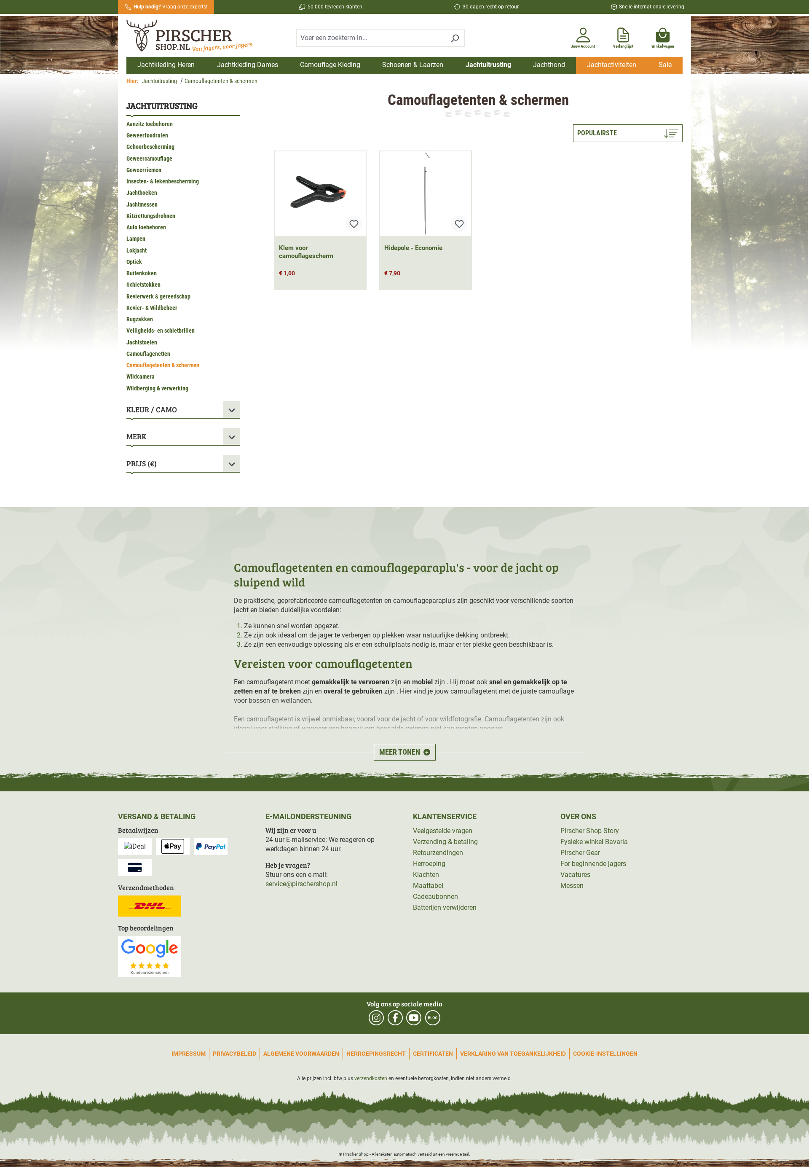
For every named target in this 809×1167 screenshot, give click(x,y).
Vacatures (575, 875)
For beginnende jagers (593, 864)
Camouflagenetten (148, 353)
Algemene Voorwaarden (301, 1053)
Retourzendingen (438, 853)
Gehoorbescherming (150, 146)
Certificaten (433, 1053)
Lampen (135, 238)
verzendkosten (370, 1078)
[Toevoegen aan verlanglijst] (354, 223)
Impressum (188, 1053)
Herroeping (429, 864)
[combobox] (370, 38)
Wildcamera (140, 376)
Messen (572, 886)
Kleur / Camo (151, 409)
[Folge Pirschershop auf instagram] (376, 1017)
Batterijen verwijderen (445, 907)
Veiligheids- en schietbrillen (160, 330)
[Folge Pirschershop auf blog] (432, 1017)
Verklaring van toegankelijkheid (513, 1053)
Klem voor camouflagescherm (306, 252)
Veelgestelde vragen (442, 831)
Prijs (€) (141, 463)
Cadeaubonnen (435, 897)
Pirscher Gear (580, 853)
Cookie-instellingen (605, 1053)
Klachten (426, 875)
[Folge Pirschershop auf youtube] (413, 1017)
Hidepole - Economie (413, 248)
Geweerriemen (143, 170)
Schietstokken (143, 284)
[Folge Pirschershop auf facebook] (395, 1017)
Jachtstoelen (141, 342)
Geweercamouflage (149, 158)
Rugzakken (139, 319)
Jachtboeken (141, 192)
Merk (136, 436)
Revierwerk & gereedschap (158, 296)
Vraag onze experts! (170, 7)
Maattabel (428, 886)
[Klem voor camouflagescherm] (320, 193)
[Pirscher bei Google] (149, 956)
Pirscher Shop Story (589, 831)
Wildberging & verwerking (157, 388)
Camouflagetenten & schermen (162, 365)
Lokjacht (136, 250)
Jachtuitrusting (162, 105)
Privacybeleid (234, 1053)
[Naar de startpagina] (193, 36)
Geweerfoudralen (147, 135)
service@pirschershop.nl (301, 884)
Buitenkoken (141, 273)
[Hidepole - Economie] (425, 193)
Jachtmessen (142, 204)
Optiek (134, 261)
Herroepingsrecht (376, 1053)
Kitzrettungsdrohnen (150, 215)
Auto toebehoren (146, 227)
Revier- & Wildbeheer (151, 307)
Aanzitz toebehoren (149, 124)
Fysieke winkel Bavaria (594, 842)
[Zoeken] (455, 38)
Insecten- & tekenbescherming (162, 181)
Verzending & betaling (445, 842)
